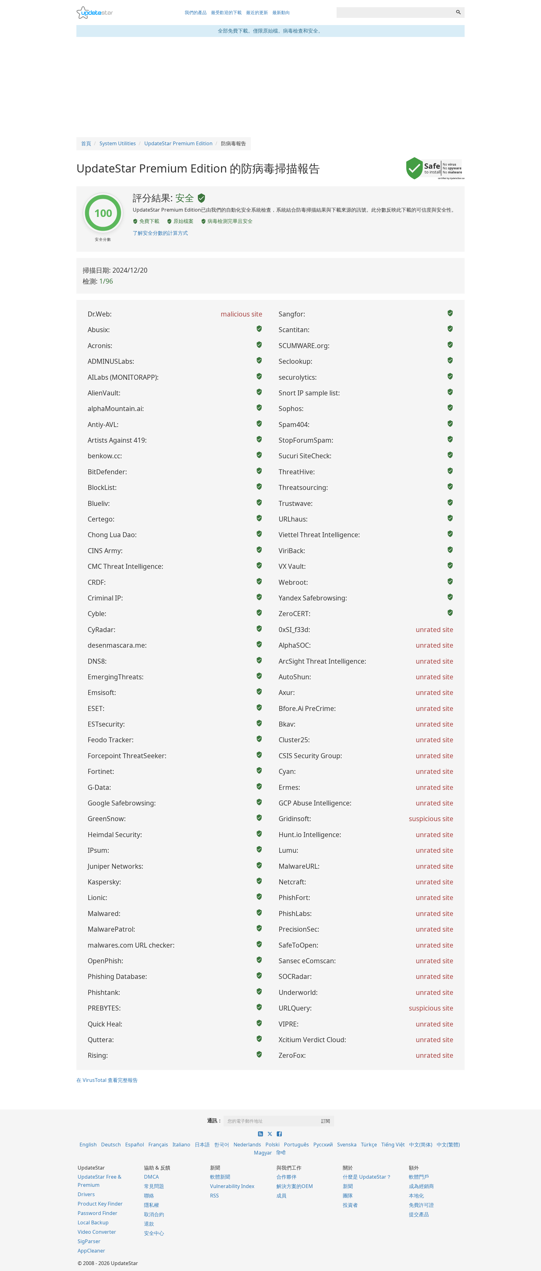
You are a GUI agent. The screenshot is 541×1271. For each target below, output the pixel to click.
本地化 (416, 1195)
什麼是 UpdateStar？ (367, 1176)
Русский (323, 1144)
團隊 (348, 1195)
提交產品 (419, 1214)
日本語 (202, 1144)
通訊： (214, 1120)
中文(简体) (420, 1144)
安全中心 (154, 1233)
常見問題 (154, 1186)
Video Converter (97, 1231)
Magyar (263, 1152)
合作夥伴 (286, 1176)
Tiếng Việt (393, 1144)
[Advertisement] (270, 87)
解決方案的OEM (294, 1186)
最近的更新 (257, 12)
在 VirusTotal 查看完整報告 (107, 1080)
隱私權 (151, 1205)
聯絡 (149, 1195)
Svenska (347, 1144)
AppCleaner (91, 1250)
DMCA (151, 1176)
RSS (214, 1195)
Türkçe (369, 1144)
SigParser (89, 1241)
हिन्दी (281, 1152)
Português (296, 1144)
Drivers (86, 1194)
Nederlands (247, 1144)
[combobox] (394, 12)
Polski (272, 1144)
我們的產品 (196, 12)
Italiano (181, 1144)
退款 (149, 1223)
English (88, 1144)
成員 (281, 1195)
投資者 (350, 1205)
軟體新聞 (220, 1176)
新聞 (348, 1186)
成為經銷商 (421, 1186)
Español (134, 1144)
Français (158, 1144)
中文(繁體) (448, 1144)
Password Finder (97, 1213)
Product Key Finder (100, 1203)
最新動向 (281, 12)
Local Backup (93, 1222)
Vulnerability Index (232, 1186)
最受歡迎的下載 (226, 12)
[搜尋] (458, 12)
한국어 (221, 1144)
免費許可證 (421, 1205)
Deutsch (111, 1144)
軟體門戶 (419, 1176)
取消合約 (154, 1214)
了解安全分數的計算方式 (160, 232)
